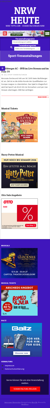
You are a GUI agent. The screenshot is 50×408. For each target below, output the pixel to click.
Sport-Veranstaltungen (17, 75)
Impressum (9, 366)
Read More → (43, 97)
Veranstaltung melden (25, 389)
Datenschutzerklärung (14, 369)
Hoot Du (34, 402)
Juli (5, 75)
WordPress (24, 404)
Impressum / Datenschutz (12, 402)
